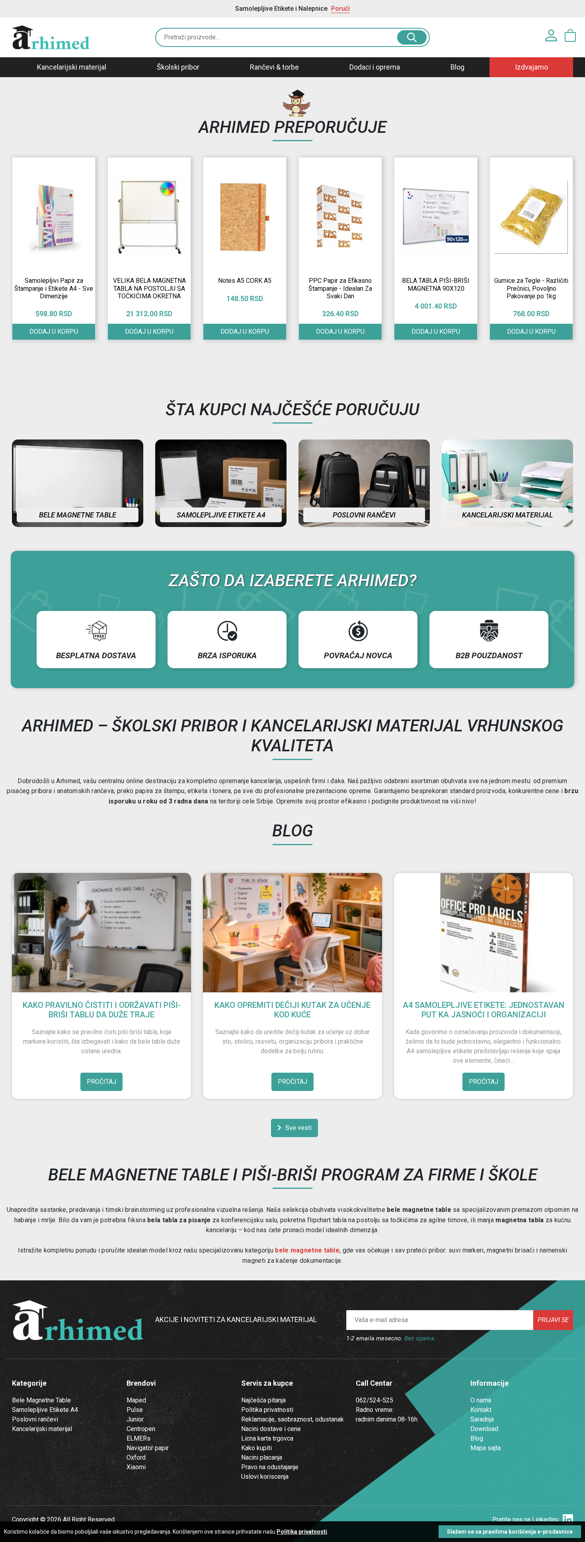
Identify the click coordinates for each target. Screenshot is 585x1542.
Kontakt (480, 1410)
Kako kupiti (256, 1448)
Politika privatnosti (267, 1410)
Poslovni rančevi (364, 515)
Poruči (340, 8)
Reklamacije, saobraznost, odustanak (292, 1419)
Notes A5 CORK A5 (244, 280)
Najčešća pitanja (263, 1400)
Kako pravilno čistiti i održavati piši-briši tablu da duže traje (102, 1009)
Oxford (136, 1457)
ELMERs (138, 1438)
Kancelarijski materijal (71, 67)
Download (484, 1429)
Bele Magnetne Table (41, 1400)
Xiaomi (136, 1467)
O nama (480, 1400)
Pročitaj (101, 1081)
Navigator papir (148, 1448)
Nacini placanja (261, 1457)
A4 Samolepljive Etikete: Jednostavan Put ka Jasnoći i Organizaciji (483, 1009)
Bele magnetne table (77, 515)
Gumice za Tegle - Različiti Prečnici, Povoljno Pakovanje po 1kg (531, 288)
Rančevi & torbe (274, 67)
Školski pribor (178, 67)
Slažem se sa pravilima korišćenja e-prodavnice (510, 1531)
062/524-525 (374, 1400)
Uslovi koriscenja (265, 1476)
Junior (135, 1419)
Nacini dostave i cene (271, 1429)
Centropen (141, 1429)
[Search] (412, 37)
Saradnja (482, 1419)
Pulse (135, 1410)
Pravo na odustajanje (269, 1467)
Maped (136, 1400)
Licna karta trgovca (267, 1438)
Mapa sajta (485, 1448)
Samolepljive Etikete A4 (45, 1410)
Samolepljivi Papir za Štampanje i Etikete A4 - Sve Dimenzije (53, 288)
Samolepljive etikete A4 (221, 515)
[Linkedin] (568, 1520)
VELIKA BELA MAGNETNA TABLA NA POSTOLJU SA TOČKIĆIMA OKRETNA (149, 288)
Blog (457, 67)
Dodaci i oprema (374, 67)
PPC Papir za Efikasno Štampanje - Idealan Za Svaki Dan (340, 288)
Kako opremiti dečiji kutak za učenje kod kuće (292, 1009)
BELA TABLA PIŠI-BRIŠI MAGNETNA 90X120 (436, 284)
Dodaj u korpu (53, 331)
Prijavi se (553, 1320)
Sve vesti (298, 1128)
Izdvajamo (531, 67)
